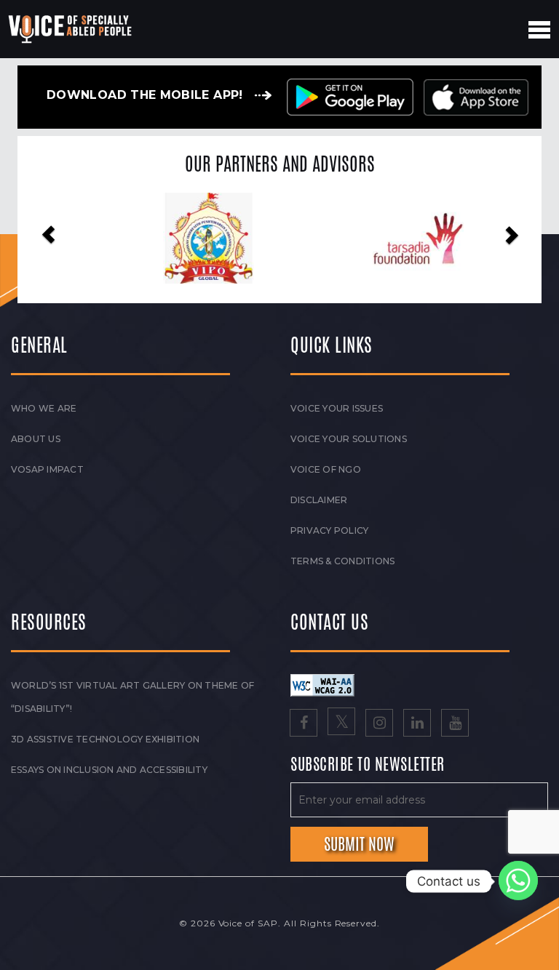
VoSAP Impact (47, 469)
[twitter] (341, 724)
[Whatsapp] (518, 881)
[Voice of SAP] (71, 29)
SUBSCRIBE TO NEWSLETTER (367, 765)
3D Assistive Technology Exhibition (105, 739)
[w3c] (322, 685)
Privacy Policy (329, 530)
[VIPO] (175, 238)
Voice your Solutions (348, 438)
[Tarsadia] (384, 238)
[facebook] (303, 724)
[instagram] (379, 724)
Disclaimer (318, 499)
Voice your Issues (336, 408)
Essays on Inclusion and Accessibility (109, 769)
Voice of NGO (325, 469)
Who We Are (43, 408)
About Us (35, 438)
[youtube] (454, 724)
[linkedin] (417, 724)
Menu (539, 30)
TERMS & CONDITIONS (342, 561)
